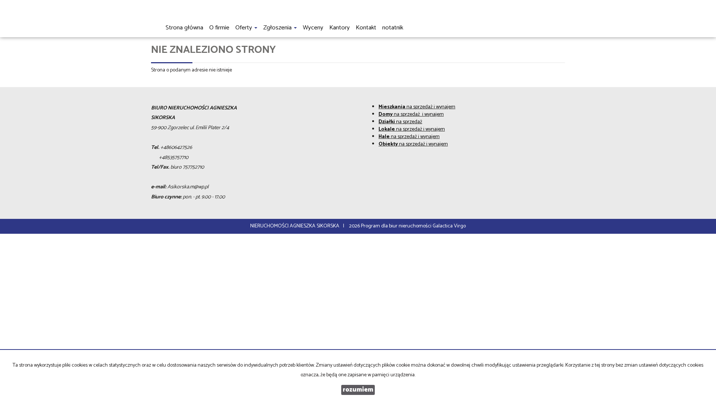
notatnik (392, 28)
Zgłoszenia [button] (278, 28)
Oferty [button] (244, 28)
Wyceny (313, 28)
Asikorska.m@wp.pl (187, 187)
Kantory (339, 28)
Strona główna (184, 28)
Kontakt (366, 28)
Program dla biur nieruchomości (397, 226)
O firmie (219, 28)
